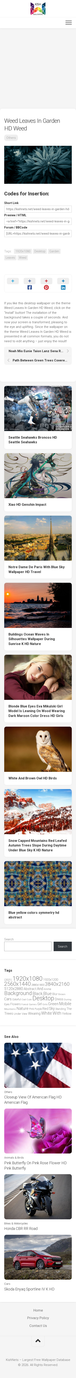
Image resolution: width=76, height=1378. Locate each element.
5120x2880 (13, 989)
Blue (47, 993)
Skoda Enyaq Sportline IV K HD (29, 1289)
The (69, 1008)
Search (9, 939)
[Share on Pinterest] (46, 283)
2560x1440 (17, 984)
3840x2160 (57, 984)
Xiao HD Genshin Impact (27, 505)
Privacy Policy (38, 1318)
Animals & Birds (14, 1157)
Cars (8, 999)
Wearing (34, 1014)
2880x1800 (37, 984)
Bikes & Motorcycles (16, 1223)
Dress (59, 999)
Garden (54, 251)
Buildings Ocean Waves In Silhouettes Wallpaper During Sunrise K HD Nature (31, 639)
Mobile (65, 1003)
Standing (60, 1008)
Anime (47, 989)
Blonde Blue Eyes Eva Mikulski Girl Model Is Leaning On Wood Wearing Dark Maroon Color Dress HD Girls (36, 711)
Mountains (10, 1009)
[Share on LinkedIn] (63, 283)
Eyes (7, 1004)
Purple (38, 1008)
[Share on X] (12, 283)
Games (33, 1004)
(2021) (8, 979)
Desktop (39, 251)
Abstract (30, 989)
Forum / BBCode (15, 227)
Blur (55, 994)
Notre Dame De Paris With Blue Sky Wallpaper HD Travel (36, 569)
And (40, 989)
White (46, 1013)
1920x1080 (22, 251)
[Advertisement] (38, 69)
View (24, 1013)
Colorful (16, 999)
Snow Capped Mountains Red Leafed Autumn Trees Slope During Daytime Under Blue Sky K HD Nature (37, 845)
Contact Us (38, 1326)
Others (11, 138)
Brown (61, 994)
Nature (22, 1008)
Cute (29, 999)
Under (17, 1013)
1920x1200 (50, 980)
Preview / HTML (15, 215)
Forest (24, 1004)
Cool (24, 999)
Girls (45, 1004)
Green (53, 1003)
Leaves (10, 257)
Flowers (15, 1004)
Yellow (66, 1014)
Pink (31, 1008)
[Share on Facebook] (29, 283)
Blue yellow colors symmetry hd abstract (33, 915)
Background (18, 993)
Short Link (11, 203)
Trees (8, 1013)
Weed (22, 257)
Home (38, 1310)
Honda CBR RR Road (21, 1228)
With (57, 1013)
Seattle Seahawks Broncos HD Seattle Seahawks (32, 439)
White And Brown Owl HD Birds (32, 778)
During (67, 999)
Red (45, 1009)
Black (38, 993)
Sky (52, 1008)
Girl (39, 1004)
